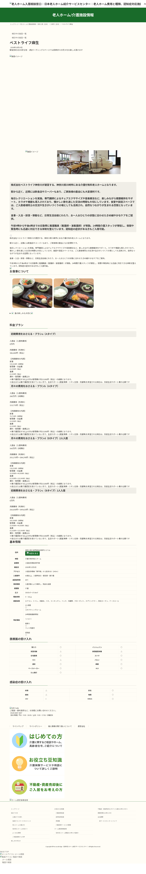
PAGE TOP (4, 851)
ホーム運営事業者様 (60, 829)
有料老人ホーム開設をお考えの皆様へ (67, 833)
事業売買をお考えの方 (104, 813)
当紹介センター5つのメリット (21, 821)
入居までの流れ (17, 817)
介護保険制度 (60, 813)
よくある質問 (16, 833)
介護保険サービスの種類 (63, 825)
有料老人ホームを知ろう (19, 829)
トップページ (15, 809)
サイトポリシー (35, 726)
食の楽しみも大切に (23, 313)
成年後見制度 (60, 817)
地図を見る (33, 553)
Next (138, 293)
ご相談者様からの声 (18, 837)
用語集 (58, 821)
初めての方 (14, 813)
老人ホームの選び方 (18, 825)
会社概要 (100, 817)
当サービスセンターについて (108, 821)
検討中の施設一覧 (19, 34)
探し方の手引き (16, 841)
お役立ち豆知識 (59, 809)
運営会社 (81, 726)
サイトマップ (18, 726)
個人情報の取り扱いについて (60, 726)
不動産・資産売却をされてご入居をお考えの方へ (113, 809)
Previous (8, 293)
